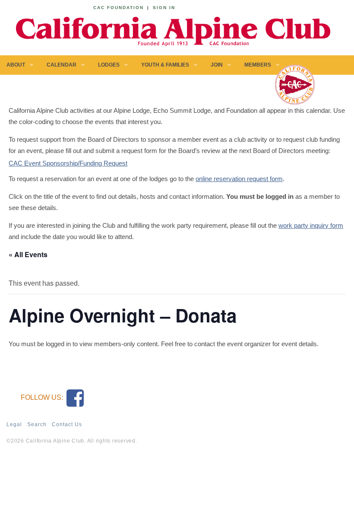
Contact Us (67, 424)
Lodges (109, 65)
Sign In (164, 7)
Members (257, 65)
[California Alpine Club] (168, 30)
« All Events (28, 254)
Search (37, 424)
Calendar (61, 65)
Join (217, 65)
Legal (14, 424)
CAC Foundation (118, 7)
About (15, 65)
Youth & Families (165, 65)
